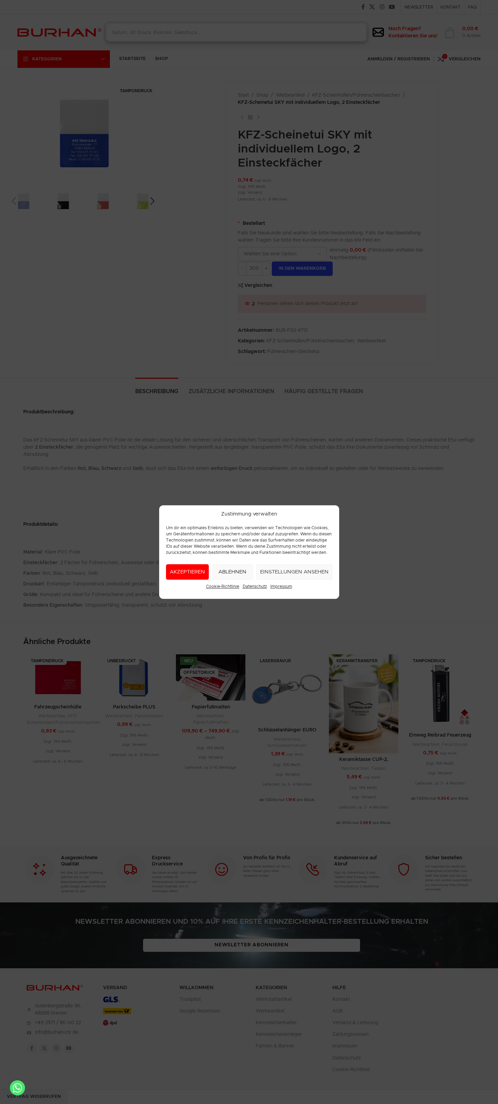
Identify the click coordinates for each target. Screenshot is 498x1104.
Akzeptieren (187, 571)
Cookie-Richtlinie (222, 586)
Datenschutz (255, 586)
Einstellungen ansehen (294, 571)
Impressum (281, 586)
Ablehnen (232, 571)
